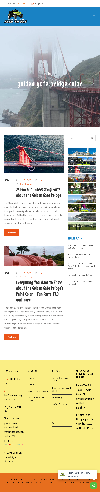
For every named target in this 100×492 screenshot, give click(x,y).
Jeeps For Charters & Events (38, 391)
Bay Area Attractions (59, 404)
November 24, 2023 (26, 180)
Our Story (31, 378)
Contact (31, 384)
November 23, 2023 (26, 273)
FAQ (53, 410)
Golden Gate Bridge (26, 184)
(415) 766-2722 (21, 4)
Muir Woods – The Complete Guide (80, 275)
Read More (12, 232)
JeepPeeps (42, 180)
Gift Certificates (57, 417)
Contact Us (56, 423)
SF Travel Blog (57, 397)
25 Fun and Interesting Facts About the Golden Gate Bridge (38, 192)
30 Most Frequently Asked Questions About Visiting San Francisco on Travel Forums (81, 266)
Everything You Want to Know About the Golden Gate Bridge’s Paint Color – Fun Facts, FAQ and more (40, 290)
